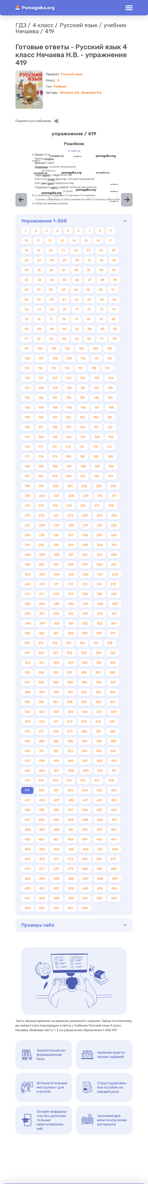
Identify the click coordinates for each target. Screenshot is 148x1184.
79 (76, 319)
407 (56, 771)
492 (56, 888)
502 (99, 898)
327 (42, 663)
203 (99, 486)
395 (99, 751)
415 (69, 780)
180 (68, 456)
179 (54, 456)
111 (96, 358)
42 (27, 280)
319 (27, 653)
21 (63, 250)
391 (41, 751)
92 (39, 339)
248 (27, 555)
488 (100, 878)
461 (113, 839)
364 (56, 712)
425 (99, 790)
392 (56, 751)
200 (56, 486)
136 (41, 398)
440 (114, 810)
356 (41, 702)
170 (27, 447)
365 (70, 712)
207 (56, 496)
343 (55, 682)
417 (97, 780)
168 (97, 437)
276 (27, 594)
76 (39, 319)
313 (41, 643)
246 (100, 545)
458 (70, 839)
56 (101, 290)
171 (41, 447)
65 (114, 299)
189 (97, 466)
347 (113, 682)
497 (27, 898)
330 (85, 663)
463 (42, 849)
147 (97, 407)
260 (99, 564)
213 (41, 506)
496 (114, 888)
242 (42, 545)
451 (70, 829)
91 (26, 339)
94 (64, 339)
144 (55, 407)
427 (27, 800)
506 (56, 908)
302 (85, 623)
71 (76, 309)
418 (111, 780)
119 (107, 368)
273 (84, 584)
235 (42, 535)
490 (27, 888)
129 (55, 388)
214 (55, 506)
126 (110, 378)
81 (101, 319)
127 (27, 388)
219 (27, 515)
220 (42, 515)
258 (70, 564)
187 (69, 466)
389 (113, 741)
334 (41, 672)
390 (27, 751)
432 (99, 800)
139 (82, 398)
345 (84, 682)
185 (41, 466)
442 (42, 820)
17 (110, 240)
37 (64, 270)
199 (41, 486)
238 (85, 535)
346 (99, 682)
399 (56, 761)
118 (94, 368)
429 (57, 800)
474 (99, 859)
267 (100, 574)
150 (41, 417)
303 (99, 623)
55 (88, 290)
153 (82, 417)
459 (85, 839)
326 (27, 663)
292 (56, 613)
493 (71, 888)
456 (42, 839)
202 (84, 486)
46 (77, 280)
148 (111, 407)
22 (76, 250)
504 (27, 908)
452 (85, 829)
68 (52, 309)
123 (68, 378)
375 (112, 721)
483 (27, 878)
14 (74, 240)
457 (56, 839)
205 (27, 496)
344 (70, 682)
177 (27, 456)
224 (99, 515)
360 (98, 702)
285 (56, 604)
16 (98, 240)
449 (42, 829)
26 (27, 260)
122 (54, 378)
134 (27, 398)
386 (70, 741)
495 (100, 888)
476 (27, 869)
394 (84, 751)
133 (110, 388)
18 (26, 250)
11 (38, 240)
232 (99, 525)
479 (70, 869)
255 (27, 564)
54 (76, 290)
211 (114, 496)
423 (70, 790)
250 (57, 555)
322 (69, 653)
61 (64, 299)
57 (113, 290)
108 (55, 358)
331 (99, 663)
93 (51, 339)
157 (41, 427)
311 (112, 633)
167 (83, 437)
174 (81, 447)
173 (68, 447)
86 (64, 329)
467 (100, 849)
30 (77, 260)
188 (83, 466)
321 (55, 653)
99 (27, 348)
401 (85, 761)
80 (89, 319)
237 (70, 535)
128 (41, 388)
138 (68, 398)
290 (27, 613)
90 (115, 329)
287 (85, 604)
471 (56, 859)
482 (114, 869)
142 (27, 407)
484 (42, 878)
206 (42, 496)
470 (42, 859)
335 (55, 672)
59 (39, 299)
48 (102, 280)
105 (109, 348)
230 (71, 525)
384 (42, 741)
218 (111, 506)
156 (27, 427)
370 (42, 721)
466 (86, 849)
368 (113, 712)
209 (86, 496)
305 (27, 633)
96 (89, 339)
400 (71, 761)
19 (38, 250)
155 (109, 417)
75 (26, 319)
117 (80, 368)
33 (114, 260)
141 (110, 398)
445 (85, 820)
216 (83, 506)
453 (99, 829)
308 (70, 633)
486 (71, 878)
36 (51, 270)
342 (41, 682)
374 (98, 721)
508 (85, 908)
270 (42, 584)
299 (42, 623)
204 (113, 486)
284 (42, 604)
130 (69, 388)
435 (42, 810)
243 (56, 545)
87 (77, 329)
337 (69, 672)
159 (68, 427)
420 (42, 790)
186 (55, 466)
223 (85, 515)
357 (55, 702)
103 (81, 348)
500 (71, 898)
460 (99, 839)
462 (27, 849)
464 (57, 849)
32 (101, 260)
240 (114, 535)
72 (89, 309)
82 (114, 319)
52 (51, 290)
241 (27, 545)
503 (114, 898)
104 (95, 348)
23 (88, 250)
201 (70, 486)
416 (83, 780)
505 (42, 908)
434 (27, 810)
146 (83, 407)
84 (39, 329)
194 (68, 476)
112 (109, 358)
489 (115, 878)
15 (86, 240)
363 (42, 712)
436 (56, 810)
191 (27, 476)
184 (27, 466)
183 (110, 456)
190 (111, 466)
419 (27, 790)
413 (41, 780)
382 (112, 731)
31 (89, 260)
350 (56, 692)
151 (55, 417)
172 (54, 447)
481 (99, 869)
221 (56, 515)
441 (27, 820)
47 (90, 280)
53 (63, 290)
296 (100, 613)
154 (95, 417)
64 (102, 299)
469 (27, 859)
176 (109, 447)
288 (100, 604)
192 (40, 476)
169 (111, 437)
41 (113, 270)
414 (55, 780)
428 (42, 800)
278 (56, 594)
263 (42, 574)
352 (84, 692)
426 (114, 790)
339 (98, 672)
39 (89, 270)
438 (85, 810)
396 (113, 751)
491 (42, 888)
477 (42, 869)
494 (85, 888)
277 (42, 594)
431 (85, 800)
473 (84, 859)
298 (27, 623)
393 (70, 751)
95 (76, 339)
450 (57, 829)
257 (56, 564)
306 (42, 633)
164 (41, 437)
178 (40, 456)
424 (85, 790)
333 (27, 672)
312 (27, 643)
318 (109, 643)
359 (84, 702)
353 (98, 692)
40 (101, 270)
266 (86, 574)
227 (27, 525)
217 (97, 506)
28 (52, 260)
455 (27, 839)
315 (68, 643)
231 (85, 525)
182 (96, 456)
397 (27, 761)
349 (42, 692)
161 (96, 427)
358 (69, 702)
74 (113, 309)
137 (54, 398)
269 (27, 584)
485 (56, 878)
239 (99, 535)
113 (27, 368)
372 (69, 721)
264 (57, 574)
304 (114, 623)
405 (27, 771)
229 (57, 525)
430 (71, 800)
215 (69, 506)
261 (113, 564)
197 (110, 476)
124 (82, 378)
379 (70, 731)
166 (69, 437)
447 (114, 820)
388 (99, 741)
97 (102, 339)
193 (54, 476)
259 (85, 564)
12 (50, 240)
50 (26, 290)
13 (62, 240)
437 (70, 810)
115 (53, 368)
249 (42, 555)
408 (71, 771)
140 (96, 398)
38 (76, 270)
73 (101, 309)
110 (83, 358)
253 (99, 555)
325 (112, 653)
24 (101, 250)
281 (99, 594)
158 (54, 427)
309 (85, 633)
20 (51, 250)
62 (76, 299)
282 (114, 594)
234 (27, 535)
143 (41, 407)
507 (70, 908)
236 (56, 535)
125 (96, 378)
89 (102, 329)
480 (85, 869)
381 (98, 731)
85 (52, 329)
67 (39, 309)
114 (40, 368)
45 (64, 280)
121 (41, 378)
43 (39, 280)
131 (83, 388)
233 (114, 525)
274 (99, 584)
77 (51, 319)
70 (64, 309)
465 (71, 849)
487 (85, 878)
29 (64, 260)
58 (26, 299)
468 (115, 849)
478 (56, 869)
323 (84, 653)
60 (52, 299)
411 (114, 771)
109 (69, 358)
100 (40, 348)
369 (27, 721)
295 (85, 613)
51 (38, 290)
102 (67, 348)
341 (27, 682)
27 (39, 260)
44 (52, 280)
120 (27, 378)
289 (115, 604)
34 (26, 270)
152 (68, 417)
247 (114, 545)
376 (27, 731)
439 (99, 810)
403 (114, 761)
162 (110, 427)
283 (27, 604)
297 (114, 613)
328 (56, 663)
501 (85, 898)
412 (27, 780)
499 (57, 898)
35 (39, 270)
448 (27, 829)
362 (27, 712)
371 (55, 721)
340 (112, 672)
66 (27, 309)
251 (70, 555)
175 (95, 447)
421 (56, 790)
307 (56, 633)
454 (114, 829)
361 (112, 702)
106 (27, 358)
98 (114, 339)
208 (71, 496)
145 (69, 407)
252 (85, 555)
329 (70, 663)
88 (90, 329)
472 (70, 859)
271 (56, 584)
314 (54, 643)
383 (27, 741)
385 (56, 741)
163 (27, 437)
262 (27, 574)
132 (96, 388)
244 (71, 545)
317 (96, 643)
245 (85, 545)
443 (56, 820)
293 (71, 613)
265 (71, 574)
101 (53, 348)
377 (41, 731)
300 (57, 623)
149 (27, 417)
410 (100, 771)
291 (42, 613)
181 (82, 456)
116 (67, 368)
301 (70, 623)
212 (27, 506)
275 (113, 584)
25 (113, 250)
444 (71, 820)
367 (99, 712)
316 (82, 643)
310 (99, 633)
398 (42, 761)
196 (96, 476)
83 (26, 329)
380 (84, 731)
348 (27, 692)
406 (42, 771)
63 (89, 299)
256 (42, 564)
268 (115, 574)
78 (64, 319)
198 (27, 486)
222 (70, 515)
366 (85, 712)
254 (114, 555)
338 (84, 672)
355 (27, 702)
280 (85, 594)
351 (70, 692)
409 (86, 771)
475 (113, 859)
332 (113, 663)
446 (100, 820)
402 (99, 761)
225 (114, 515)
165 (55, 437)
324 (98, 653)
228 (42, 525)
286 (71, 604)
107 (41, 358)
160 (82, 427)
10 (26, 240)
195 (82, 476)
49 (115, 280)
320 (41, 653)
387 (84, 741)
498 (42, 898)
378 (55, 731)
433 (114, 800)
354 (112, 692)
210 (100, 496)
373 (84, 721)
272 (70, 584)
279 (70, 594)
